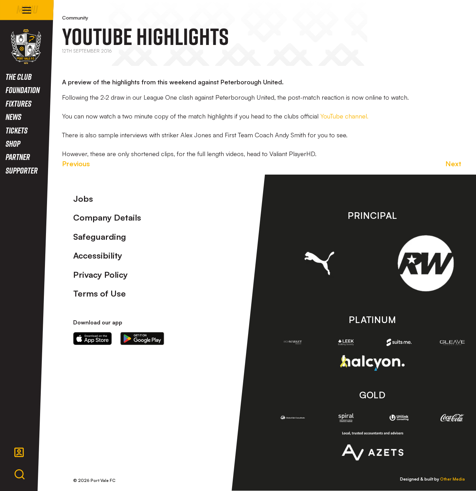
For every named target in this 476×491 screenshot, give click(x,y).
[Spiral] (346, 418)
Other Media (452, 479)
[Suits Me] (399, 342)
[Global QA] (293, 418)
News (13, 117)
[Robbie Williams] (425, 263)
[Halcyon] (372, 363)
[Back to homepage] (26, 46)
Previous (76, 163)
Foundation (23, 90)
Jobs (83, 198)
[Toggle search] (19, 475)
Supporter (22, 170)
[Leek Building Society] (346, 342)
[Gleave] (452, 342)
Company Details (107, 217)
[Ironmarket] (293, 342)
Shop (13, 143)
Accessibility (97, 255)
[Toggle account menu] (19, 452)
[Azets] (372, 446)
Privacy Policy (100, 274)
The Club (19, 76)
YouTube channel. (344, 116)
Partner (18, 157)
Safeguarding (99, 236)
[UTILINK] (399, 418)
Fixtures (18, 103)
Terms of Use (99, 293)
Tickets (17, 130)
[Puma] (319, 263)
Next (453, 163)
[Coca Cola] (452, 417)
